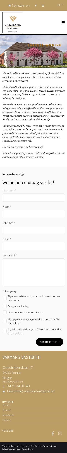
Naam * (7, 206)
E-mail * (7, 239)
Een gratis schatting (18, 306)
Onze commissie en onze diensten (26, 312)
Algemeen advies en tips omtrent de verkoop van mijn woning (34, 298)
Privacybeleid (27, 449)
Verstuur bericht (50, 341)
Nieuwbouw (8, 415)
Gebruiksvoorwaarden (11, 449)
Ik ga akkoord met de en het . (35, 331)
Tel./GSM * (9, 222)
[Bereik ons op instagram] (60, 434)
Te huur (7, 410)
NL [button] (59, 5)
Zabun (45, 446)
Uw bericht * (10, 255)
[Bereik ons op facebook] (53, 434)
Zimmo (53, 446)
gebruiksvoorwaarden (43, 329)
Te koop (6, 405)
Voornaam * (9, 190)
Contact (7, 420)
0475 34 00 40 (18, 386)
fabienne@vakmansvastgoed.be (31, 391)
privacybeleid (15, 332)
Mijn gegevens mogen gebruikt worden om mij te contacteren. (33, 321)
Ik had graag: (10, 291)
